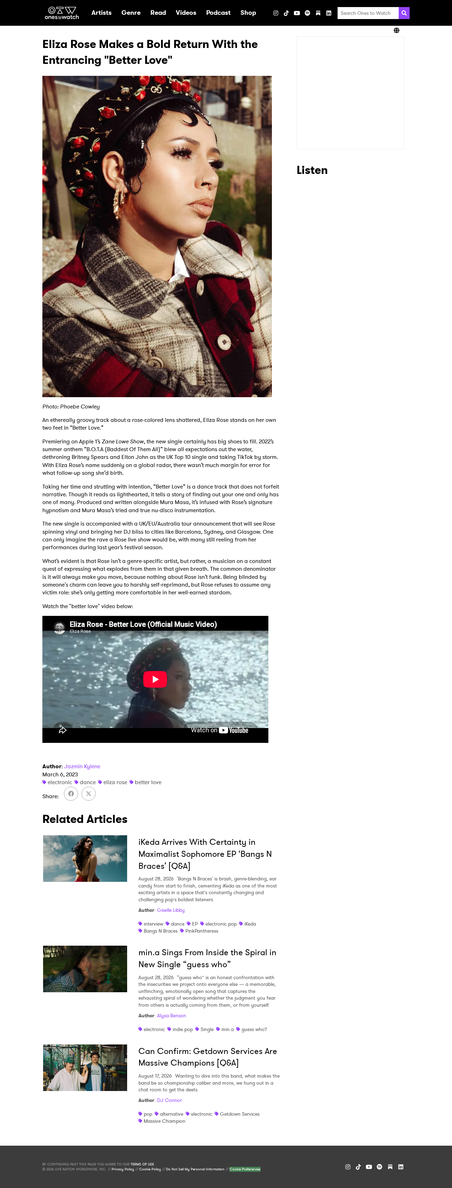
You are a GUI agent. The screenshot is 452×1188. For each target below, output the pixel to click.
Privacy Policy (123, 1169)
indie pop (183, 1029)
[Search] (404, 13)
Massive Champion (164, 1121)
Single (207, 1029)
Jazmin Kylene (82, 766)
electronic (60, 782)
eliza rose (115, 782)
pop (148, 1113)
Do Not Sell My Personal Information (195, 1169)
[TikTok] (286, 13)
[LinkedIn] (328, 13)
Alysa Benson (171, 1015)
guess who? (254, 1029)
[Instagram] (275, 13)
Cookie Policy (150, 1169)
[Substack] (318, 13)
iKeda (250, 923)
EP (195, 923)
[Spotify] (307, 13)
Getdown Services (240, 1113)
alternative (171, 1113)
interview (153, 923)
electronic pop (221, 923)
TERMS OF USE (142, 1164)
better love (148, 782)
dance (88, 782)
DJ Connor (169, 1100)
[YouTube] (297, 13)
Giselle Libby (171, 910)
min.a (227, 1029)
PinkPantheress (201, 930)
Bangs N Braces (161, 930)
